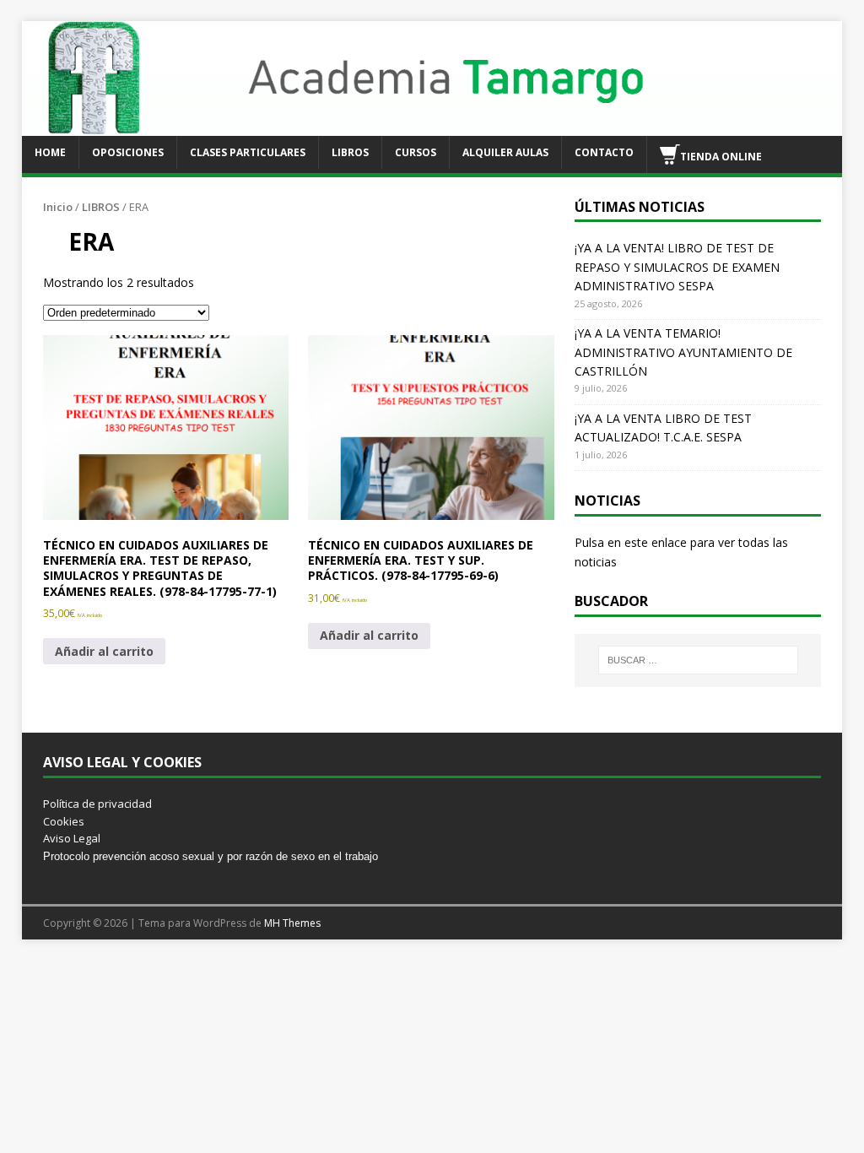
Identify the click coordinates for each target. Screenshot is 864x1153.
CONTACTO (604, 152)
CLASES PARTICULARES (247, 152)
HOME (50, 152)
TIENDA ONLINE (721, 156)
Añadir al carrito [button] (104, 651)
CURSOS (415, 152)
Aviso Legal (71, 838)
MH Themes (292, 923)
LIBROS (350, 152)
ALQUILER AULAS (505, 152)
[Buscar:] (698, 660)
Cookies (63, 821)
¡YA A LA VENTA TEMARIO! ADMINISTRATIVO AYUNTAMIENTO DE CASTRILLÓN (683, 352)
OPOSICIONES (128, 152)
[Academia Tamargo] (432, 125)
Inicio (58, 206)
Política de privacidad (97, 803)
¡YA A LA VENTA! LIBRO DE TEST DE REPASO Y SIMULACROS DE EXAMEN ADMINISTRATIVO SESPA (677, 267)
